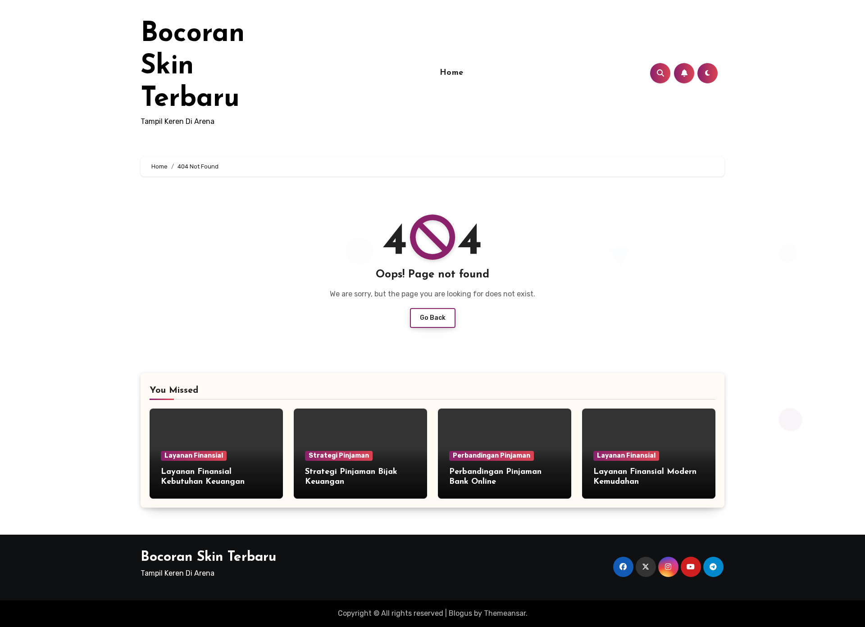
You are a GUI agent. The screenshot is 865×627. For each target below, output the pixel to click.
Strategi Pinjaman (339, 455)
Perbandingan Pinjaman (491, 455)
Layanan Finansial (193, 455)
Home (452, 73)
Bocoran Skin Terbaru (193, 67)
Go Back (433, 318)
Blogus (460, 613)
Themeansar (505, 613)
